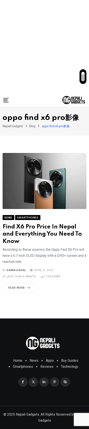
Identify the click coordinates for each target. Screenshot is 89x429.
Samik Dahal (16, 270)
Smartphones (23, 367)
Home (17, 360)
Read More (16, 287)
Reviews (47, 367)
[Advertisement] (44, 46)
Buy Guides (69, 360)
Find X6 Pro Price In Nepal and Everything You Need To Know (42, 234)
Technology (69, 367)
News (34, 360)
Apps (50, 360)
